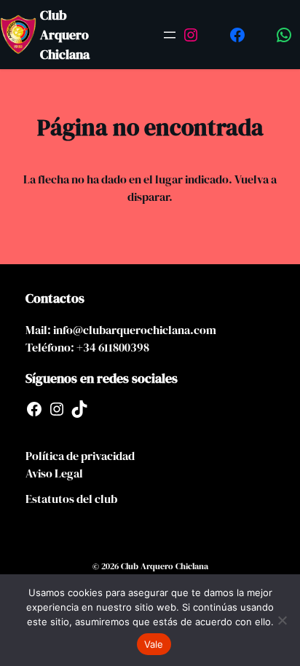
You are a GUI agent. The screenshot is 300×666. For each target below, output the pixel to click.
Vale (154, 644)
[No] (282, 620)
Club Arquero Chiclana (65, 34)
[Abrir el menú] (169, 35)
